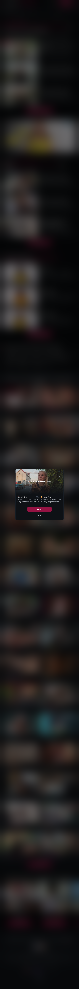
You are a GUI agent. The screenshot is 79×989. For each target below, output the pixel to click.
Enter (39, 509)
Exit (39, 516)
